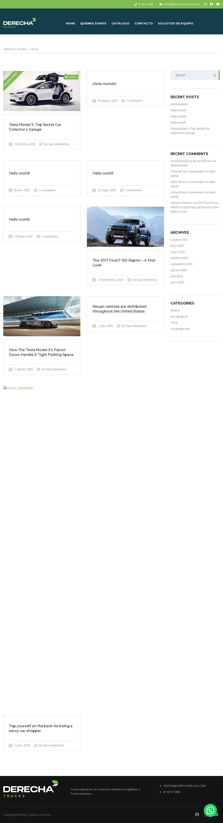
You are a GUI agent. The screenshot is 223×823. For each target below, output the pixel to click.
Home (70, 23)
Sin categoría (179, 316)
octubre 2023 (179, 240)
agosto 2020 (178, 270)
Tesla (174, 322)
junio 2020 (177, 282)
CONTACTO (144, 23)
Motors (175, 310)
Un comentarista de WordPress (191, 161)
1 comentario (134, 101)
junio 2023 (177, 246)
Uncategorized (180, 329)
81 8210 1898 (146, 4)
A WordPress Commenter (187, 171)
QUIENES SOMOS (93, 23)
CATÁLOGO (121, 23)
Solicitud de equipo (175, 23)
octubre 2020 (179, 258)
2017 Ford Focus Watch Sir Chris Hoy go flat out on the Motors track (195, 207)
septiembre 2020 (182, 264)
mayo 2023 (178, 252)
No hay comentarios (56, 144)
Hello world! (178, 110)
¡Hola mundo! (179, 104)
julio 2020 (177, 276)
